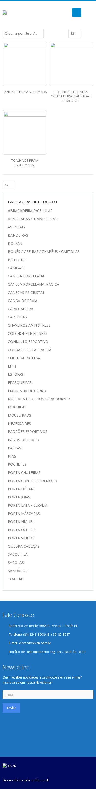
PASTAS (14, 448)
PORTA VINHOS (21, 538)
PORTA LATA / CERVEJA (27, 505)
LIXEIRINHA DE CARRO (27, 390)
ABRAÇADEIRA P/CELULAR (30, 210)
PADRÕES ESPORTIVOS (27, 431)
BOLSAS (15, 243)
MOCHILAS (17, 407)
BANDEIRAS (18, 235)
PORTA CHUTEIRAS (24, 472)
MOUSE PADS (19, 415)
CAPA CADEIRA (20, 308)
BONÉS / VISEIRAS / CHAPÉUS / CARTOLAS (44, 251)
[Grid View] (85, 33)
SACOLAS (16, 562)
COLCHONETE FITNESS (27, 333)
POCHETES (17, 464)
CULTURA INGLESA (24, 357)
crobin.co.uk (40, 780)
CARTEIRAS (17, 317)
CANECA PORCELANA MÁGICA (33, 284)
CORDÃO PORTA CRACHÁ (29, 349)
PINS (12, 456)
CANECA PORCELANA (26, 276)
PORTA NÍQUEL (21, 521)
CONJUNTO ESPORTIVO (28, 341)
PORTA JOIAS (19, 497)
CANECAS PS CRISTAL (26, 292)
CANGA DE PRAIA (22, 300)
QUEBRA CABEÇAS (23, 546)
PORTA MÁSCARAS (24, 513)
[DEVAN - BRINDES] (10, 12)
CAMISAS (15, 267)
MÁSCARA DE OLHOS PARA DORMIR (39, 398)
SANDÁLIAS (18, 570)
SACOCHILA (18, 554)
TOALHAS (16, 578)
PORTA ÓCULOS (22, 529)
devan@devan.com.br (35, 643)
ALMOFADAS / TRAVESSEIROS (33, 218)
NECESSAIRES (19, 423)
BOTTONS (17, 259)
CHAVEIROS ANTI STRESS (29, 325)
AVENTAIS (16, 227)
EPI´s (12, 366)
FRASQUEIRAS (20, 382)
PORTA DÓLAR (20, 488)
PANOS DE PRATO (23, 439)
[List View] (91, 33)
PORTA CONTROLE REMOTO (32, 480)
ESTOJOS (15, 374)
